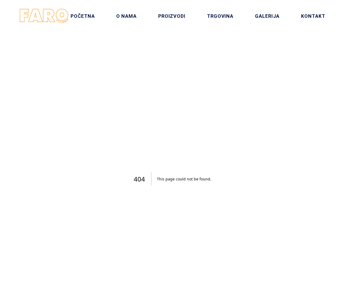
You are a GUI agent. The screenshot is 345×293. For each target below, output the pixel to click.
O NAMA (126, 16)
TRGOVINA (220, 16)
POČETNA (83, 16)
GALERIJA (267, 16)
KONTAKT (313, 16)
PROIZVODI (171, 16)
